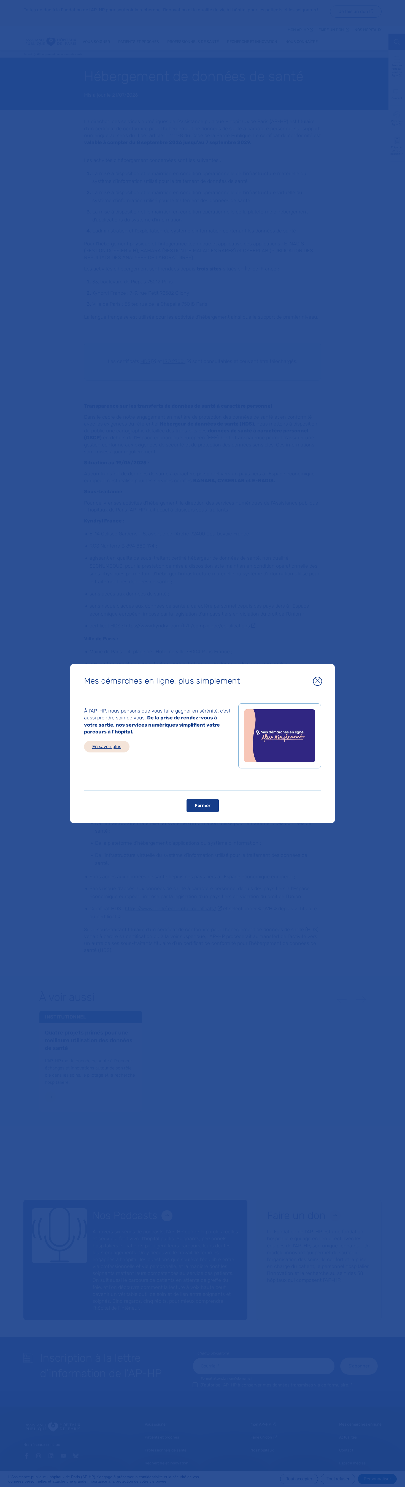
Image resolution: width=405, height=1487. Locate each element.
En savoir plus (106, 746)
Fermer (202, 805)
